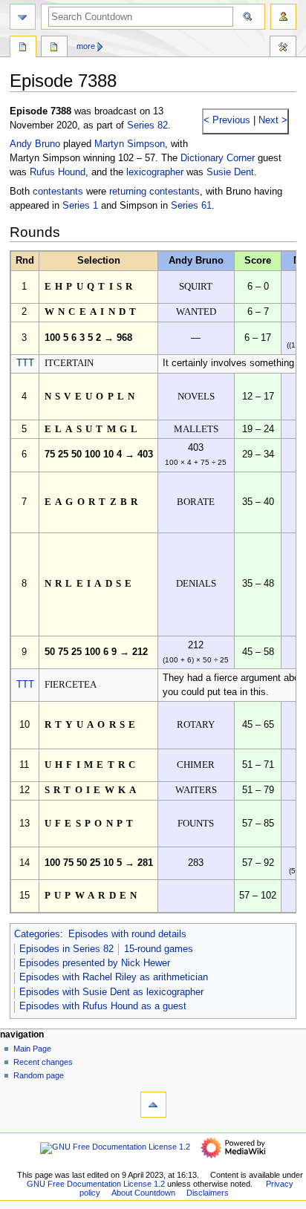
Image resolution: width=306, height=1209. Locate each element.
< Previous (227, 120)
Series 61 (191, 206)
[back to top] (153, 1105)
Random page (38, 1075)
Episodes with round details (127, 934)
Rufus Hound (57, 172)
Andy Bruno (35, 144)
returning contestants (154, 191)
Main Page (32, 1048)
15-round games (158, 949)
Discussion (54, 48)
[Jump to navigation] (23, 17)
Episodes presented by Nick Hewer (94, 963)
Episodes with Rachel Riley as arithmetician (113, 977)
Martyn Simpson (129, 144)
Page (23, 48)
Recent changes (43, 1062)
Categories (37, 934)
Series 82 (147, 125)
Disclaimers (207, 1192)
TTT (25, 363)
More (85, 46)
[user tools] (283, 17)
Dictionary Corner (217, 158)
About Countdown (143, 1192)
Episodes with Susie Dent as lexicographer (111, 992)
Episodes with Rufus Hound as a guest (102, 1006)
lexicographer (154, 172)
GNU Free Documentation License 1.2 (96, 1183)
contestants (58, 191)
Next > (271, 120)
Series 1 (80, 206)
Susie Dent (230, 172)
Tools (283, 48)
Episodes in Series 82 (66, 949)
